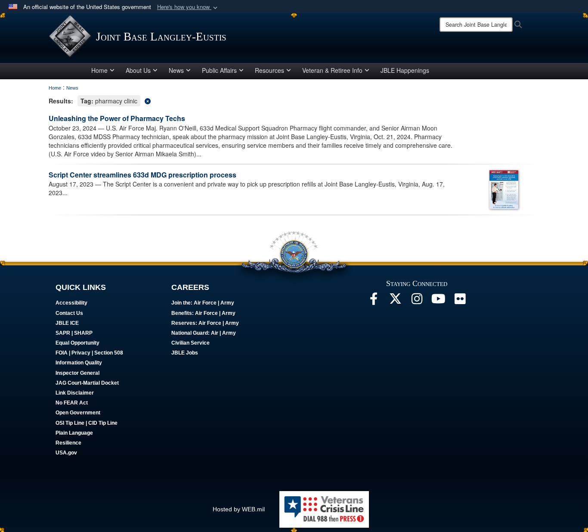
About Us (138, 70)
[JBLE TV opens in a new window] (438, 301)
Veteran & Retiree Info (332, 70)
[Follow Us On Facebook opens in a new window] (373, 301)
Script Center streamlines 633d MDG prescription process (142, 175)
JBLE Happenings (405, 70)
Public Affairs (219, 70)
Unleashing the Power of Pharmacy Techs (117, 118)
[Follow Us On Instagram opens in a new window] (416, 301)
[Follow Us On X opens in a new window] (395, 301)
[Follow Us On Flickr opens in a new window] (459, 301)
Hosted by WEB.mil (239, 509)
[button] (188, 7)
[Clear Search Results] (294, 100)
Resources (269, 70)
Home (99, 70)
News (176, 70)
